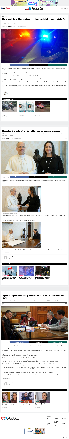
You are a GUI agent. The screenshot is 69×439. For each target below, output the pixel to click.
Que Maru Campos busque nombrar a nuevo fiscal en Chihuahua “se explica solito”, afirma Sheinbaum (9, 404)
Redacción (7, 138)
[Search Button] (67, 12)
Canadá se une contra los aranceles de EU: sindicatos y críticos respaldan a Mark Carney (9, 278)
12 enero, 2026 (14, 26)
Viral (47, 424)
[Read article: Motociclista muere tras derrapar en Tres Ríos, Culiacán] (42, 106)
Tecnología (48, 423)
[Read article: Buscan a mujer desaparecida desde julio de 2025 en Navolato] (26, 106)
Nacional (6, 292)
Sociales (63, 425)
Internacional (6, 128)
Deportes (48, 418)
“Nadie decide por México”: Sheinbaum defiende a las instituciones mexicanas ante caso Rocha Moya (42, 404)
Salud (55, 423)
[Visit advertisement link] (34, 3)
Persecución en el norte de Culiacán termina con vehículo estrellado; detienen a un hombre (9, 114)
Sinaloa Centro (23, 26)
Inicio (3, 16)
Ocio (47, 422)
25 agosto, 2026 (5, 116)
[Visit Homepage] (34, 8)
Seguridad (6, 16)
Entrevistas (56, 418)
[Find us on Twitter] (4, 8)
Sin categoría (64, 418)
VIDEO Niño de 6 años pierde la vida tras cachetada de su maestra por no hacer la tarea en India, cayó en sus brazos (25, 278)
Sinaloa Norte (64, 422)
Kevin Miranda (8, 26)
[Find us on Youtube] (7, 8)
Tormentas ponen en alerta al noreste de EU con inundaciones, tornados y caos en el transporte (42, 278)
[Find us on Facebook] (2, 8)
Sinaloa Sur (63, 423)
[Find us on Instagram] (9, 8)
